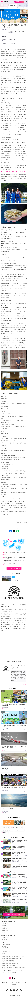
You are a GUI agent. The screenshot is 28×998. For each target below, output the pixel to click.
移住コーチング (5, 932)
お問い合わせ (23, 982)
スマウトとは (5, 923)
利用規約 (4, 982)
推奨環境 (18, 982)
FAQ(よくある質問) (6, 944)
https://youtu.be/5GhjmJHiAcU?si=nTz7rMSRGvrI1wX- (13, 171)
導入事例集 (4, 939)
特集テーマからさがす (6, 928)
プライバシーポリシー (10, 982)
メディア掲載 (5, 947)
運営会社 (14, 984)
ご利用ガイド (5, 937)
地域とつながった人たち (7, 930)
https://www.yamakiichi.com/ (7, 73)
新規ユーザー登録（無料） (14, 914)
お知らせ (4, 946)
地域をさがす (5, 927)
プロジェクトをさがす (6, 925)
